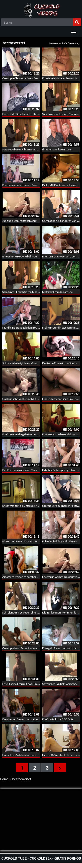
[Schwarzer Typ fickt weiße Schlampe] (61, 667)
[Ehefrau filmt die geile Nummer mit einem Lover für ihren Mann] (21, 418)
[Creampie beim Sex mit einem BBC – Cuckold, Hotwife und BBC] (21, 631)
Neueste (53, 43)
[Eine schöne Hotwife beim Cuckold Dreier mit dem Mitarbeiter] (21, 240)
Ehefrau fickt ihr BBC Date (57, 719)
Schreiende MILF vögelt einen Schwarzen (26, 612)
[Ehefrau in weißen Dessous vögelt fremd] (61, 560)
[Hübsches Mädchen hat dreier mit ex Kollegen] (21, 738)
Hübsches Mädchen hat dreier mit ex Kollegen (29, 755)
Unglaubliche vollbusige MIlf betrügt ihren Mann (31, 399)
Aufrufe (63, 43)
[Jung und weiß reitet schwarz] (21, 204)
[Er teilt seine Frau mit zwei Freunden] (21, 667)
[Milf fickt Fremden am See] (61, 275)
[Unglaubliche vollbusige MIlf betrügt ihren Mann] (21, 382)
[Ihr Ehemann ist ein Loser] (61, 133)
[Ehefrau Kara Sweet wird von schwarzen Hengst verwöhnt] (61, 240)
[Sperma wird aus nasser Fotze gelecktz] (61, 489)
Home (4, 779)
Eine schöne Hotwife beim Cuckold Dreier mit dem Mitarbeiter (39, 256)
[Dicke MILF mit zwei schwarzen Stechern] (61, 168)
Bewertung (73, 43)
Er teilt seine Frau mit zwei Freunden (23, 684)
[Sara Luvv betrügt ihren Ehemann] (21, 133)
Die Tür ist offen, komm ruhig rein (62, 612)
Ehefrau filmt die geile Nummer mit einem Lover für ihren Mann (39, 434)
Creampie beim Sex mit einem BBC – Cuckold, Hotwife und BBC (39, 648)
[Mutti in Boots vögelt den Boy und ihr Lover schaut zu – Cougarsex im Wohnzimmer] (21, 311)
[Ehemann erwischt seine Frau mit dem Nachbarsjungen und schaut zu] (21, 168)
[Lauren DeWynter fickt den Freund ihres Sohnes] (61, 738)
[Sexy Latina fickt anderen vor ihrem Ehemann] (61, 204)
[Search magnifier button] (77, 22)
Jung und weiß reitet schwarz (19, 220)
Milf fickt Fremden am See (57, 292)
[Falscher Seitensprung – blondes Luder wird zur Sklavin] (61, 453)
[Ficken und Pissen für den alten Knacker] (21, 525)
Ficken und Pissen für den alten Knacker (25, 541)
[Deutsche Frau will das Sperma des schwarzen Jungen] (61, 346)
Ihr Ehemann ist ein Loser (57, 149)
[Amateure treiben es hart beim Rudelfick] (21, 560)
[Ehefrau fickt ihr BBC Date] (61, 703)
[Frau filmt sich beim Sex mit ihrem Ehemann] (61, 61)
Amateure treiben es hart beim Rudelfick (26, 577)
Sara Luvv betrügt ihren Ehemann (22, 149)
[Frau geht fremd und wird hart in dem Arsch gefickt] (61, 631)
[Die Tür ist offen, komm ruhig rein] (61, 596)
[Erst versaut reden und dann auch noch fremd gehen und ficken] (61, 418)
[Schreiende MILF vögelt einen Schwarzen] (21, 596)
